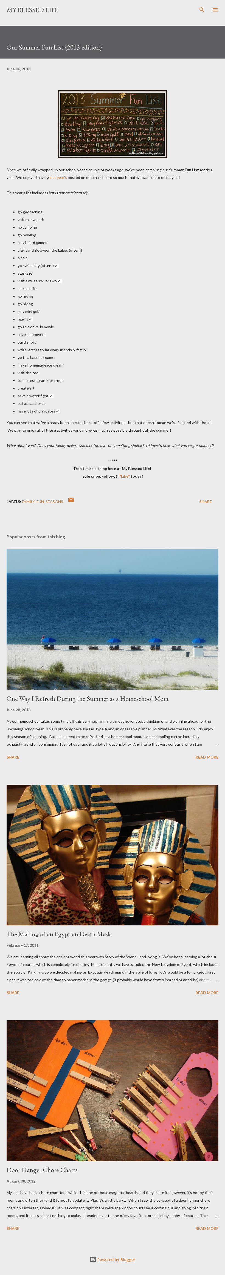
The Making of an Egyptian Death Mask (59, 934)
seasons (54, 501)
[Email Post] (71, 501)
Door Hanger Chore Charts (42, 1170)
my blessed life (32, 9)
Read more (207, 757)
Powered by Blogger (115, 1259)
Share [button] (205, 501)
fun (40, 501)
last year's (58, 177)
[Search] (202, 10)
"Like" (125, 476)
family (28, 501)
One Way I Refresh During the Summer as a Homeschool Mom (87, 698)
